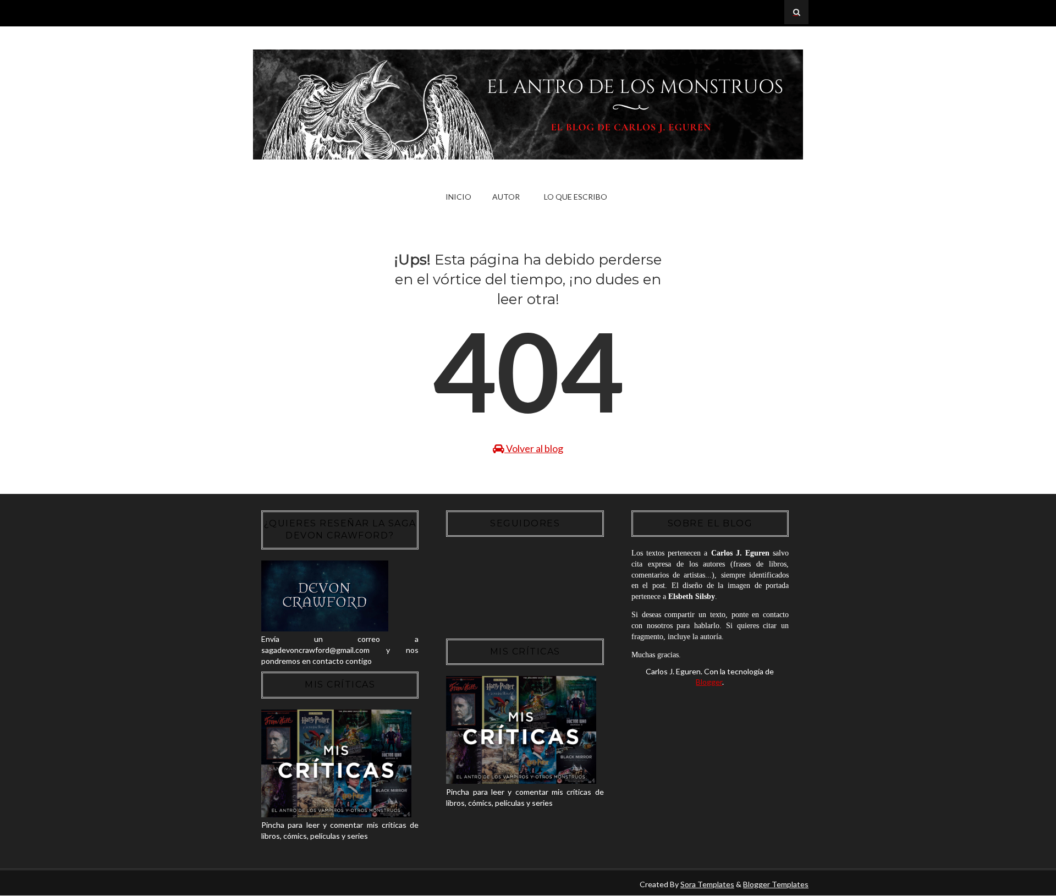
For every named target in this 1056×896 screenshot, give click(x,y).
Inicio (458, 196)
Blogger (709, 681)
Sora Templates (707, 884)
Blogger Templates (776, 884)
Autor (506, 196)
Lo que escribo (575, 196)
